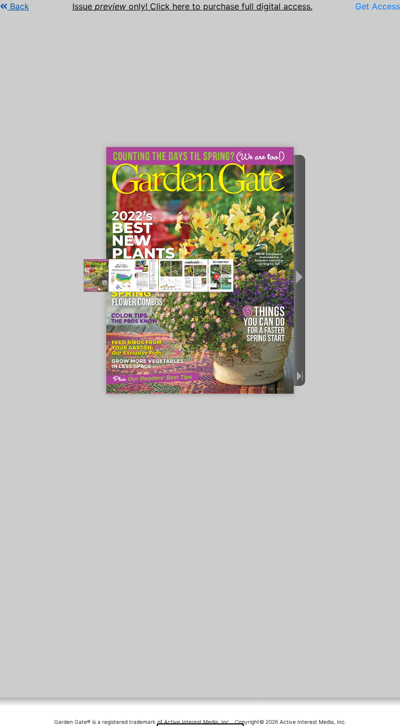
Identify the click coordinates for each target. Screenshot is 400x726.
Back (18, 6)
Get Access (377, 6)
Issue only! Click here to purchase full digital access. (192, 6)
